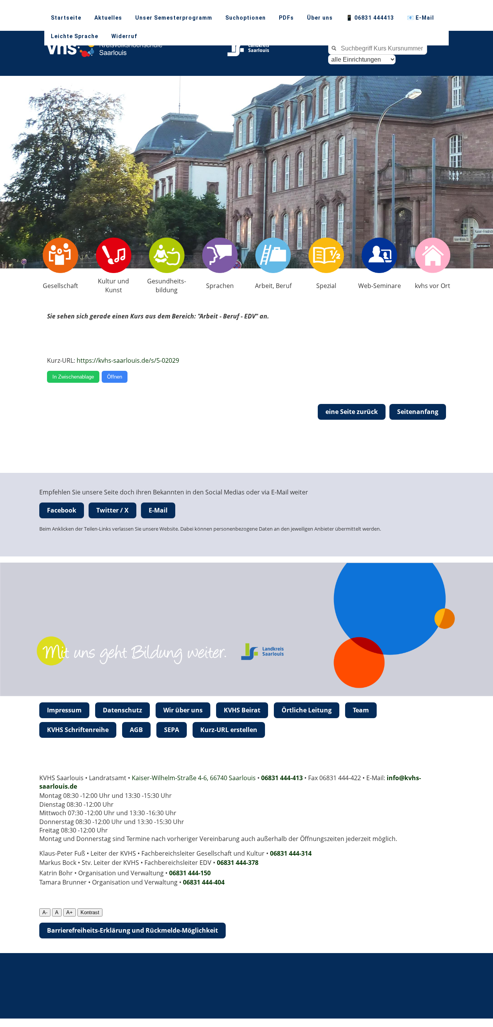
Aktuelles (108, 18)
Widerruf (124, 36)
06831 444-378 (237, 862)
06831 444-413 (282, 778)
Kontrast (89, 912)
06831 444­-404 (204, 882)
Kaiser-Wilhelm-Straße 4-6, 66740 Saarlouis (194, 778)
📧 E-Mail (420, 18)
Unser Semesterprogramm (173, 18)
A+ (69, 912)
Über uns (320, 18)
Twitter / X (112, 510)
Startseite (66, 18)
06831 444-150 (190, 873)
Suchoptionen (245, 18)
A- (44, 912)
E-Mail (158, 510)
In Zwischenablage (73, 377)
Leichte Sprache (74, 36)
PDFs (286, 18)
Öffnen (114, 377)
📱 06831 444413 (370, 18)
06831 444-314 (291, 853)
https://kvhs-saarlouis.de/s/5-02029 (128, 360)
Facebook (61, 510)
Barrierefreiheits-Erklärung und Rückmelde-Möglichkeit (132, 930)
